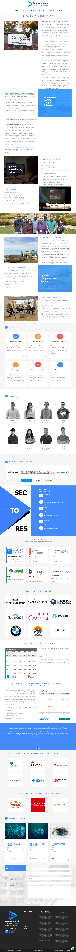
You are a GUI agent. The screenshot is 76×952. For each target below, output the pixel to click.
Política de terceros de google (16, 950)
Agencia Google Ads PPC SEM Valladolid (45, 921)
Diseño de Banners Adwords (60, 370)
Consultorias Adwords (38, 341)
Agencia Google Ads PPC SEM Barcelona (45, 916)
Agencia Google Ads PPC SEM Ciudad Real (62, 936)
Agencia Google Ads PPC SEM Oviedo (45, 931)
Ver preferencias (49, 480)
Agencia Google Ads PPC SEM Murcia (45, 913)
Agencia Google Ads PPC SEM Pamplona (45, 917)
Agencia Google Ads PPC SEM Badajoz (45, 912)
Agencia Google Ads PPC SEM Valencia (61, 916)
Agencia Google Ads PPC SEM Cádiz (45, 937)
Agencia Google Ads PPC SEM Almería (61, 940)
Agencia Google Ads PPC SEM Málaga (45, 934)
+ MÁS (24, 356)
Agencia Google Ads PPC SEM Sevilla (45, 923)
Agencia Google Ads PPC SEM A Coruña (61, 917)
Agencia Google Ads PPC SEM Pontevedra (46, 936)
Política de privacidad (61, 950)
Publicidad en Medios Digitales (38, 370)
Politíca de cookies (67, 950)
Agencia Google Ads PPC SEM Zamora (61, 919)
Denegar (38, 480)
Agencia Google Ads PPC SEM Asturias (61, 918)
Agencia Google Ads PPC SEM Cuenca (45, 919)
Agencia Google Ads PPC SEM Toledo (45, 922)
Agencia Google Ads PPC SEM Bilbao (45, 918)
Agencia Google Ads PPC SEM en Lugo (61, 929)
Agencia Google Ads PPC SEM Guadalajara (62, 935)
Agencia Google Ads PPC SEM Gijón (45, 933)
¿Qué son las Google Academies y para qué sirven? (58, 844)
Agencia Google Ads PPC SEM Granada (45, 935)
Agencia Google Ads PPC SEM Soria (45, 939)
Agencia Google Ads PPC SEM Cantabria (61, 927)
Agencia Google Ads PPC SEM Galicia (45, 940)
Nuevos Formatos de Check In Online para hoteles (13, 844)
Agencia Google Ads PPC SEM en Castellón (62, 928)
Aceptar (26, 480)
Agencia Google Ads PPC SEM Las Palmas (62, 915)
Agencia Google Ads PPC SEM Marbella (61, 941)
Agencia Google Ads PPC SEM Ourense (45, 925)
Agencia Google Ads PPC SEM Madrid (45, 929)
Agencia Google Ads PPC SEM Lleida (61, 937)
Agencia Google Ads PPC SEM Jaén (60, 925)
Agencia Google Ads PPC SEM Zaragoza (45, 927)
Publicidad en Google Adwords (15, 370)
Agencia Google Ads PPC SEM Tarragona (61, 923)
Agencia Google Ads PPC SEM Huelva (61, 934)
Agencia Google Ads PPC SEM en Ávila (61, 930)
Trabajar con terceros (8, 950)
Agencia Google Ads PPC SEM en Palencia (62, 931)
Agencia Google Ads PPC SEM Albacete (45, 930)
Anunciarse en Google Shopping (60, 341)
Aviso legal (56, 950)
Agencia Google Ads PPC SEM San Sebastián (62, 945)
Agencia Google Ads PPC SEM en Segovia (61, 933)
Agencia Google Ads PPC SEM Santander (46, 915)
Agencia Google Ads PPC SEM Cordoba (61, 924)
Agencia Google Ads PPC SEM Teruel (61, 939)
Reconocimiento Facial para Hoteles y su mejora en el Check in (37, 844)
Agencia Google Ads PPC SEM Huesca (45, 928)
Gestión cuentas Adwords (15, 341)
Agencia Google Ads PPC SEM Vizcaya (45, 924)
